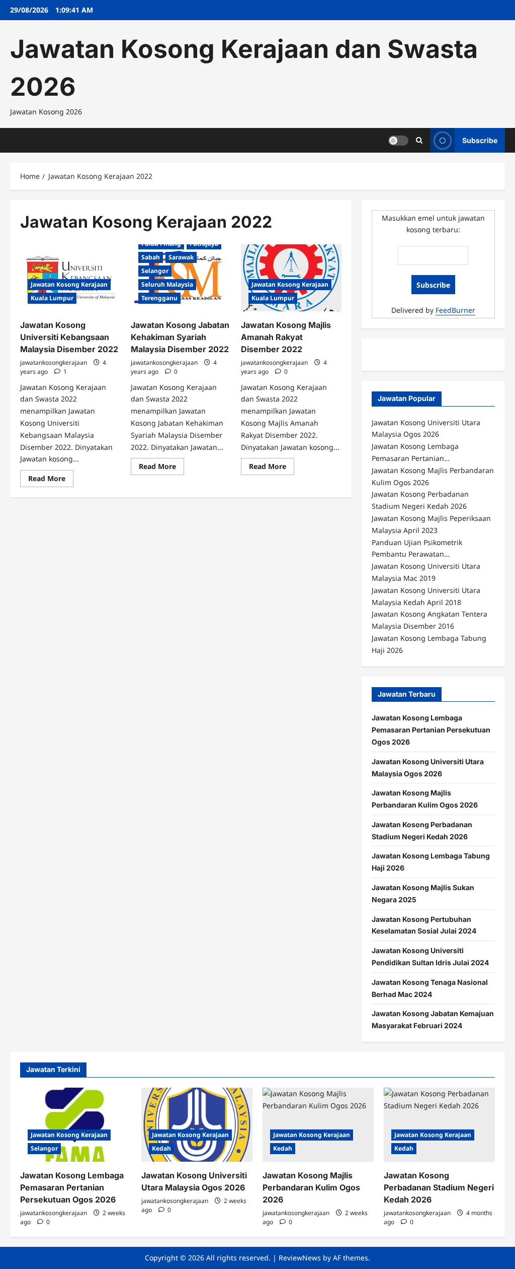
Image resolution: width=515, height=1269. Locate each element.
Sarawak (181, 257)
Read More (50, 480)
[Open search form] (419, 140)
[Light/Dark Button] (398, 140)
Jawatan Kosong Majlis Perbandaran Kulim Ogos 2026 (311, 1187)
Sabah (150, 257)
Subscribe (479, 140)
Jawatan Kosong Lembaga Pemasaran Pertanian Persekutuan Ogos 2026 (431, 729)
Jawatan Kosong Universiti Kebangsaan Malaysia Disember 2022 (69, 337)
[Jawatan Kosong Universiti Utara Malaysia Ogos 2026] (196, 1125)
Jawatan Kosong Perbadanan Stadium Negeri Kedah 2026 (439, 1187)
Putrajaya (204, 243)
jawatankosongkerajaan (53, 362)
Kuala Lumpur (52, 298)
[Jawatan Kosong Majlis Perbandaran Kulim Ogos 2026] (318, 1125)
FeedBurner (455, 310)
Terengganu (159, 298)
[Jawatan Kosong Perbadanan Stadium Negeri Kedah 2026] (439, 1125)
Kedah (161, 1148)
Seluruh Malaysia (167, 284)
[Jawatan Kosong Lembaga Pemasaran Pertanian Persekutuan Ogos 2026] (75, 1125)
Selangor (154, 270)
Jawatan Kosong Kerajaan (69, 284)
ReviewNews (300, 1257)
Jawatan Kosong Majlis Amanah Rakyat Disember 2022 (286, 337)
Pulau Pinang (161, 243)
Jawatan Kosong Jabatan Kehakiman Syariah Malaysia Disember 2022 (180, 337)
